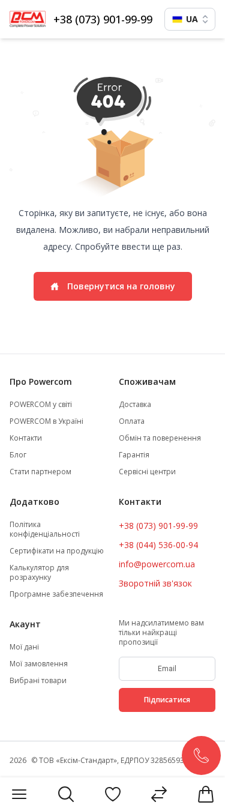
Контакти (26, 438)
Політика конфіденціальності (45, 529)
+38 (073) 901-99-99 (102, 19)
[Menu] (19, 794)
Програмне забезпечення (56, 594)
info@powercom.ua (157, 564)
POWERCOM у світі (41, 404)
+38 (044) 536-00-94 (158, 544)
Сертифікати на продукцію (57, 551)
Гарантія (134, 455)
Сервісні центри (147, 472)
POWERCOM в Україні (46, 421)
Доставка (135, 404)
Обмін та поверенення (160, 438)
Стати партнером (40, 472)
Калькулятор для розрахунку (39, 572)
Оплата (132, 421)
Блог (18, 455)
